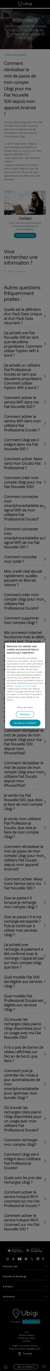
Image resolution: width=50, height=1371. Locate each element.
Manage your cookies (23, 686)
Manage (25, 714)
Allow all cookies (25, 723)
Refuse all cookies (25, 707)
